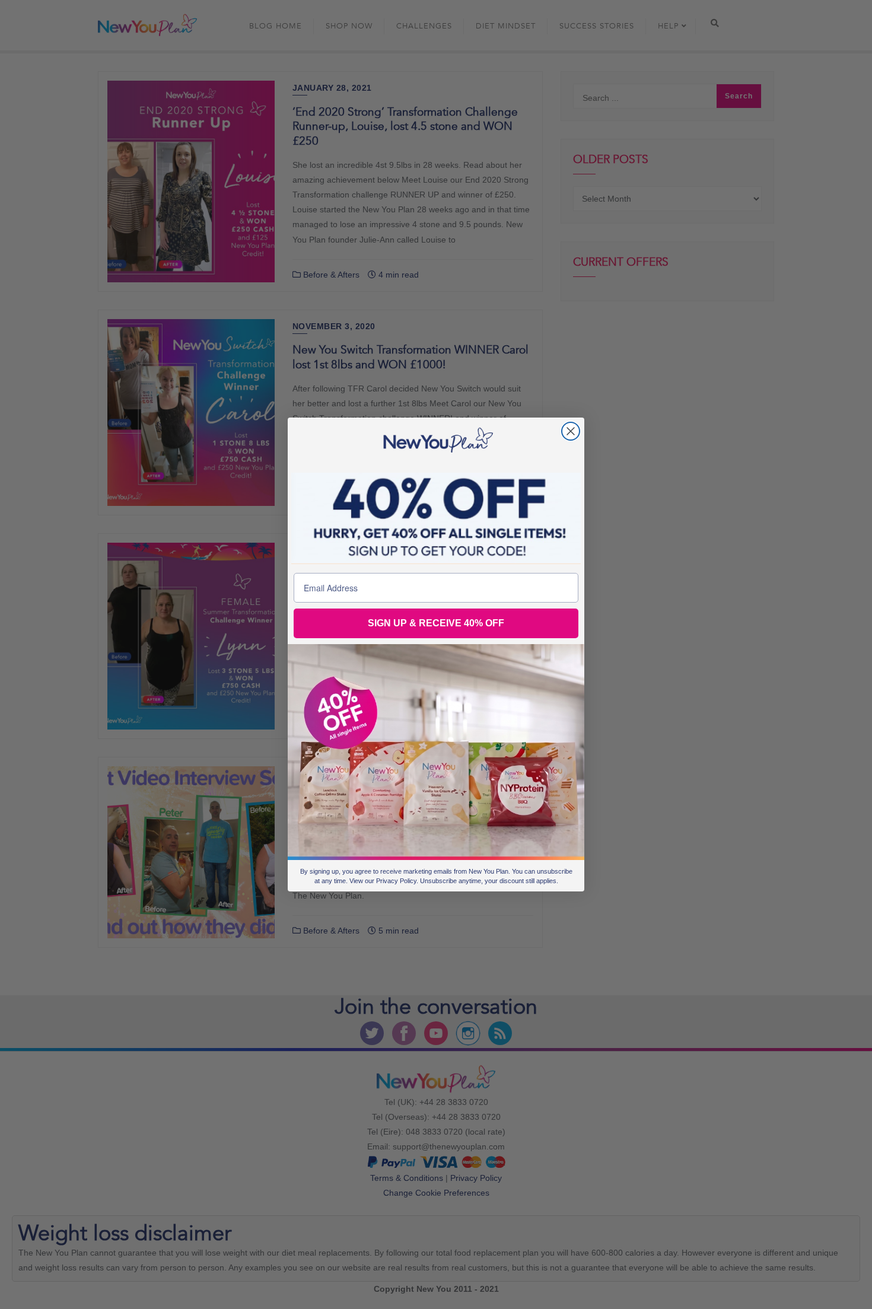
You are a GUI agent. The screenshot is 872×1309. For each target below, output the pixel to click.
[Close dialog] (571, 431)
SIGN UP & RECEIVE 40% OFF (436, 623)
